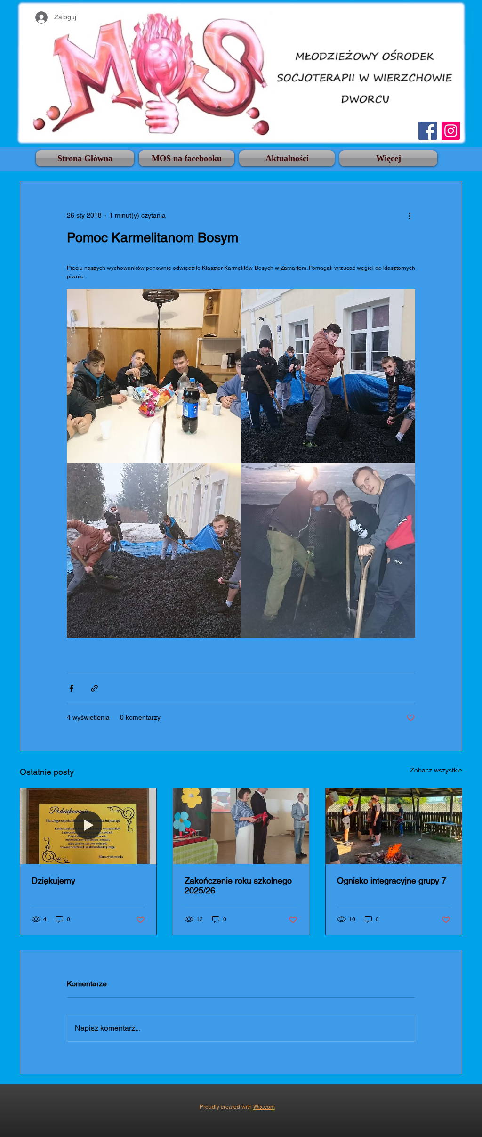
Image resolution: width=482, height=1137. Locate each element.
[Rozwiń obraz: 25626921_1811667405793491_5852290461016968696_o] (154, 376)
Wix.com (264, 1107)
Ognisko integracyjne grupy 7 (391, 880)
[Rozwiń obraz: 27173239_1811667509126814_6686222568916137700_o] (154, 550)
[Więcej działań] (409, 215)
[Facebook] (427, 131)
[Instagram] (451, 131)
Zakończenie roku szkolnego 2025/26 (238, 885)
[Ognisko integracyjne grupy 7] (394, 826)
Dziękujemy (53, 880)
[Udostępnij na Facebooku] (71, 688)
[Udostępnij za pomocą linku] (94, 688)
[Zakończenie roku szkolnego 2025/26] (241, 826)
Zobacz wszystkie (436, 770)
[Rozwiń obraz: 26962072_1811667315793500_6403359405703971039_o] (328, 550)
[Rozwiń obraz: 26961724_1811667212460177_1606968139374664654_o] (328, 376)
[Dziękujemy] (88, 826)
